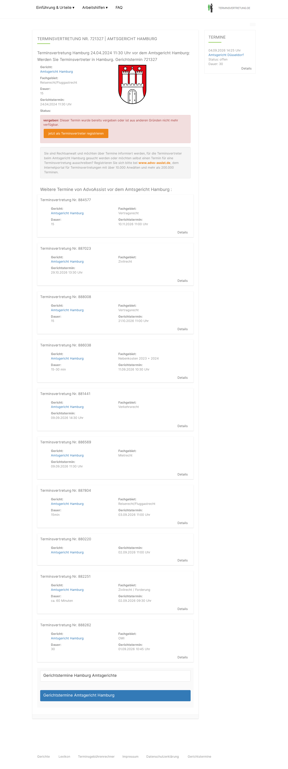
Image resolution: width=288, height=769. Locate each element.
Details (183, 232)
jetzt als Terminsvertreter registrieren (76, 133)
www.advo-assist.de (154, 163)
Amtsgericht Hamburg (56, 71)
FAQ (119, 7)
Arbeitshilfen (93, 7)
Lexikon (64, 756)
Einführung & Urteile (54, 7)
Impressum (130, 756)
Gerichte (43, 756)
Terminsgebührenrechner (96, 756)
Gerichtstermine (199, 756)
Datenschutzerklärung (162, 756)
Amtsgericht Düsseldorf (226, 55)
